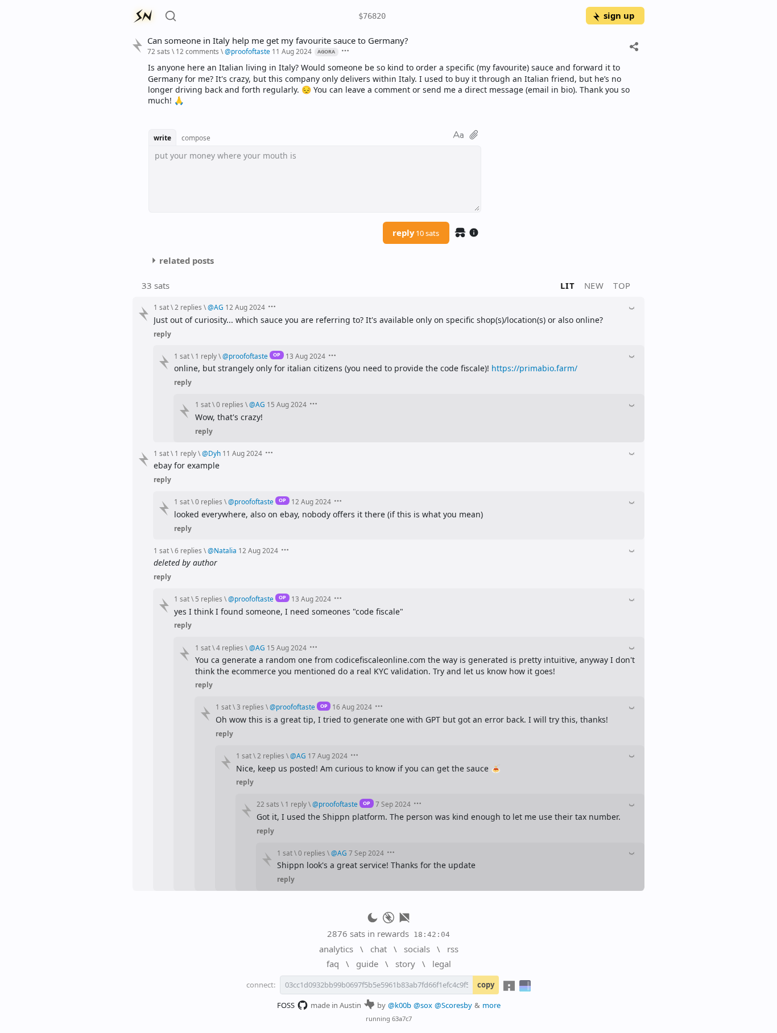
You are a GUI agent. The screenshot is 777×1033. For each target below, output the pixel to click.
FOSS (286, 1005)
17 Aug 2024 (328, 755)
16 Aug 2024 (352, 706)
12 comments (197, 51)
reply (415, 232)
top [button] (622, 285)
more (491, 1005)
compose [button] (195, 137)
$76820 (372, 15)
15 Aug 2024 (287, 404)
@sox (423, 1005)
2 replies (188, 307)
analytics (336, 949)
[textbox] (392, 84)
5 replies (208, 598)
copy (485, 985)
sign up (619, 15)
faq (332, 963)
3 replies (250, 706)
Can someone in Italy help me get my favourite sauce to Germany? (277, 40)
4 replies (229, 647)
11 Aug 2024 (292, 51)
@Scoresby (453, 1005)
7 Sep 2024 (393, 803)
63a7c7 (402, 1018)
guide (367, 963)
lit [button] (567, 285)
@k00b (399, 1005)
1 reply (206, 355)
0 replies (229, 404)
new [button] (594, 285)
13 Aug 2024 (305, 355)
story (405, 963)
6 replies (188, 550)
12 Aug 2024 (245, 307)
